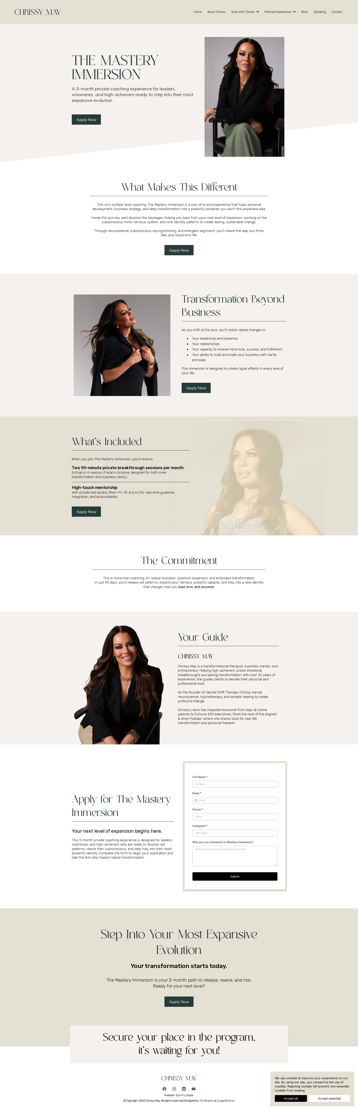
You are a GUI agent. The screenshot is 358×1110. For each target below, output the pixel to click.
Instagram (200, 825)
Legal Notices (226, 1100)
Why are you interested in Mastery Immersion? (222, 842)
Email (197, 793)
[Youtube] (193, 1089)
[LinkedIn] (184, 1089)
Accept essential (329, 1098)
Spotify (180, 1095)
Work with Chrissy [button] (243, 12)
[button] (294, 12)
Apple (190, 1095)
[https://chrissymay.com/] (38, 11)
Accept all (291, 1098)
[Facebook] (164, 1089)
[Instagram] (174, 1089)
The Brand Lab (208, 1100)
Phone (197, 809)
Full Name (200, 777)
